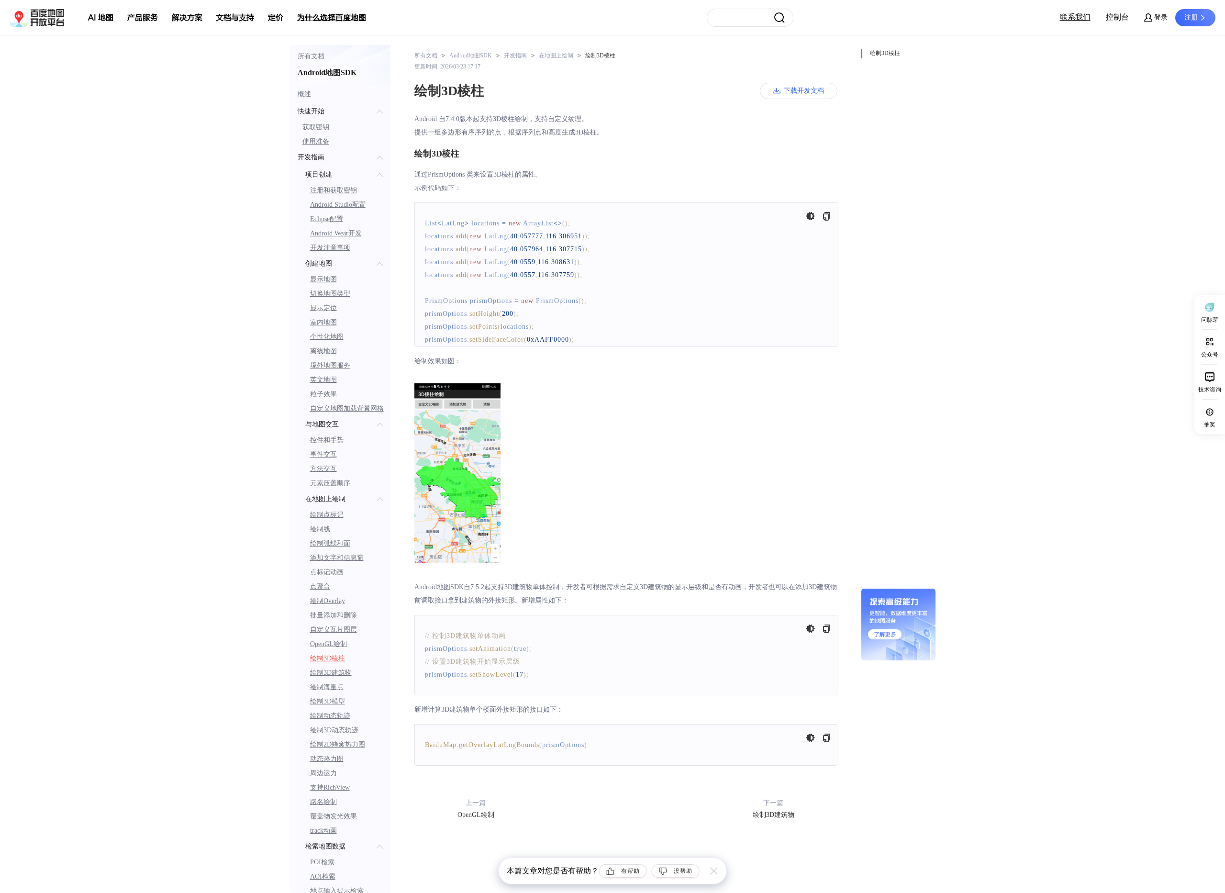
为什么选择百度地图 (331, 17)
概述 (304, 94)
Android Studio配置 (338, 204)
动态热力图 (327, 758)
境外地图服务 (330, 365)
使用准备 (315, 141)
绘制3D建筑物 (331, 672)
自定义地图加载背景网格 (347, 408)
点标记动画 (327, 572)
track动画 (323, 830)
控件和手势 (327, 440)
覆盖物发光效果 (333, 816)
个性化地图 (327, 336)
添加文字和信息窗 (337, 557)
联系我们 (1075, 17)
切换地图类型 (330, 293)
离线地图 (323, 351)
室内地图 (323, 322)
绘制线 (320, 529)
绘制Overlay (327, 600)
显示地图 (323, 279)
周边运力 (323, 773)
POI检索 (322, 862)
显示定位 (323, 308)
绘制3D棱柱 (327, 658)
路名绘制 (323, 801)
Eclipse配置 (326, 219)
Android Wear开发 (336, 233)
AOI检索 (322, 876)
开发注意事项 (330, 247)
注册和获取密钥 (333, 190)
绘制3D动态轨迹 (334, 730)
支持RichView (330, 787)
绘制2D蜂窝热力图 (337, 744)
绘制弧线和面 (330, 543)
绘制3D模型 (327, 701)
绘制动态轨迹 (330, 715)
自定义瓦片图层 (333, 629)
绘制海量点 (327, 687)
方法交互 (323, 468)
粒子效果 (323, 394)
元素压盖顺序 (330, 483)
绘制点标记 (327, 514)
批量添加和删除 (333, 615)
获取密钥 (315, 127)
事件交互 (323, 454)
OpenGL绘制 (328, 643)
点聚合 (320, 586)
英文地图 (323, 379)
